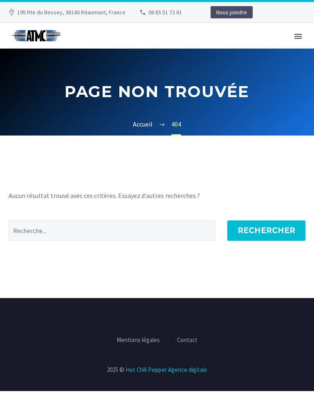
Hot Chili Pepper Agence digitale (166, 370)
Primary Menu (298, 36)
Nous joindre (231, 12)
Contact (187, 340)
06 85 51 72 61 (165, 12)
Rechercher (266, 230)
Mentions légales (138, 340)
